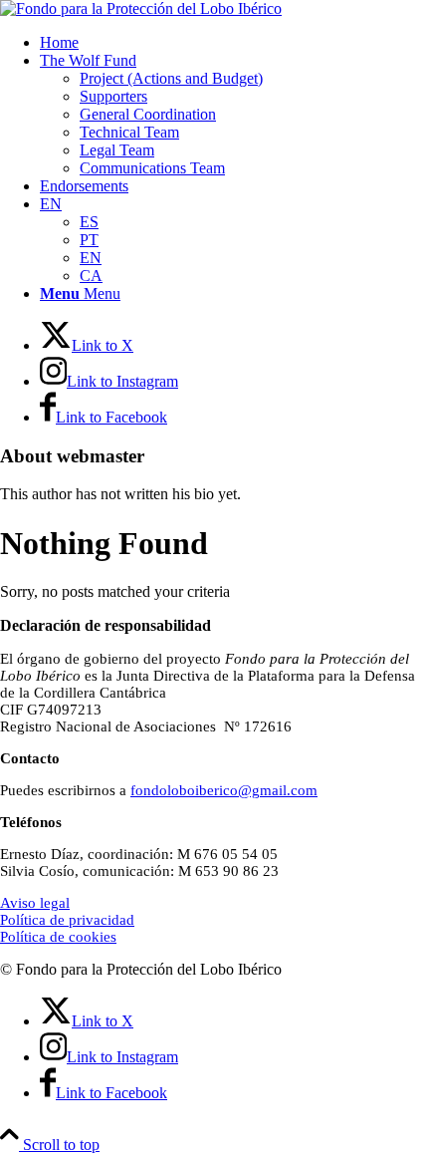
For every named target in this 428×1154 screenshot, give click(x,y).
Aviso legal (35, 903)
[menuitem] (234, 43)
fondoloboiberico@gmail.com (224, 790)
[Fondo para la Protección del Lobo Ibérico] (141, 8)
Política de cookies (58, 937)
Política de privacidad (67, 920)
